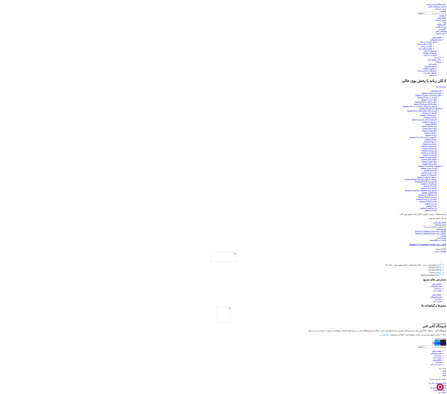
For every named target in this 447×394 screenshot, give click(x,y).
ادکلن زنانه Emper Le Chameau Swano (427, 244)
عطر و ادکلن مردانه (424, 44)
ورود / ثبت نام (436, 364)
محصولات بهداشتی (429, 53)
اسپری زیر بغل (426, 46)
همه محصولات (435, 286)
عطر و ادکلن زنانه (425, 48)
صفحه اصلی (436, 284)
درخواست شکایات (430, 68)
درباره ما (438, 288)
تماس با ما (433, 64)
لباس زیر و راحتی (430, 55)
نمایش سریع (441, 238)
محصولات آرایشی (430, 51)
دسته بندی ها (441, 87)
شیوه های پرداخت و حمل (427, 70)
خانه (444, 214)
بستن (444, 371)
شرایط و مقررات (430, 73)
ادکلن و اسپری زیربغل (428, 42)
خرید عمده (433, 75)
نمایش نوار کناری (439, 222)
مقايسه (438, 362)
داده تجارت (384, 335)
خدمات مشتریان (430, 66)
